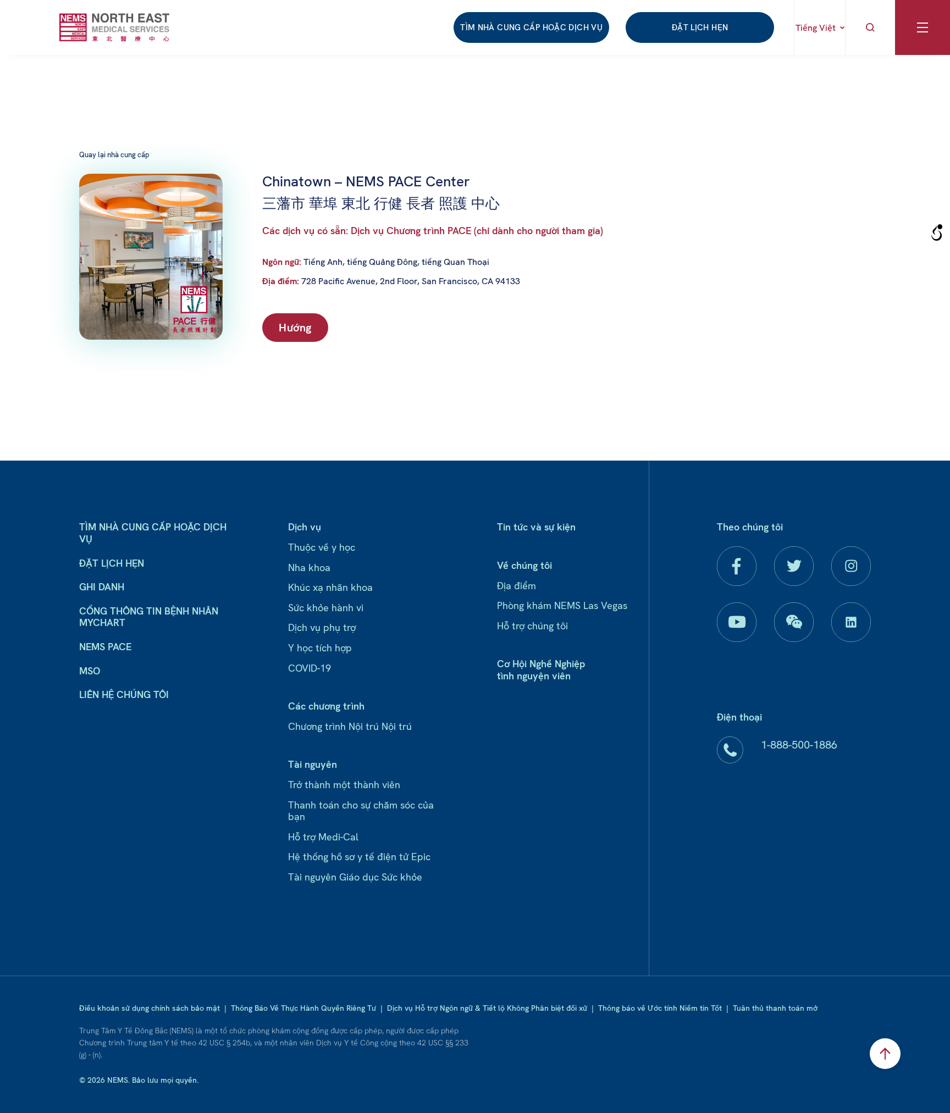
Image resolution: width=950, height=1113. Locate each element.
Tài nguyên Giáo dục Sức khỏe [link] (355, 877)
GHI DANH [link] (101, 586)
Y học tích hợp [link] (320, 647)
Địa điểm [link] (516, 585)
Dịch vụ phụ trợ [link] (322, 627)
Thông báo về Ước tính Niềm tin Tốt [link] (660, 1008)
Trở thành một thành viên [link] (344, 784)
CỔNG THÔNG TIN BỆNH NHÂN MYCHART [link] (148, 617)
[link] (114, 27)
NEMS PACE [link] (105, 646)
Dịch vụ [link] (304, 526)
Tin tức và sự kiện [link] (536, 526)
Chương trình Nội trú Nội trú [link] (350, 726)
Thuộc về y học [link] (321, 547)
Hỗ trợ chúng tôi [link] (532, 625)
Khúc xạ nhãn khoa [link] (330, 587)
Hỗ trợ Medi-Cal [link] (323, 836)
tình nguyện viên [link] (534, 675)
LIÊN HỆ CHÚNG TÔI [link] (124, 694)
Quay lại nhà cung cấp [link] (114, 154)
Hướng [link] (295, 327)
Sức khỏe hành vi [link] (325, 607)
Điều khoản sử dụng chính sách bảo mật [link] (149, 1008)
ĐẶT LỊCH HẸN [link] (700, 27)
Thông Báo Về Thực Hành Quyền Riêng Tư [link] (303, 1008)
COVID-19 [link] (309, 668)
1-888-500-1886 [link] (799, 745)
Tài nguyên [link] (312, 764)
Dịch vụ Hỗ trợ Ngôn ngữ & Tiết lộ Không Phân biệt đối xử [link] (487, 1008)
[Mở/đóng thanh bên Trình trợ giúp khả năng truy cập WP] (937, 233)
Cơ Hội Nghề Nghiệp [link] (541, 663)
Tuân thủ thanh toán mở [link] (775, 1008)
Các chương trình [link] (326, 706)
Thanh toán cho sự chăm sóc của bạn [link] (361, 811)
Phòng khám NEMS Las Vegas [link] (562, 605)
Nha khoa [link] (309, 567)
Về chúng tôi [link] (524, 565)
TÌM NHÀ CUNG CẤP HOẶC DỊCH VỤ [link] (531, 27)
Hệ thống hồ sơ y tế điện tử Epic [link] (359, 856)
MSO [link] (89, 671)
